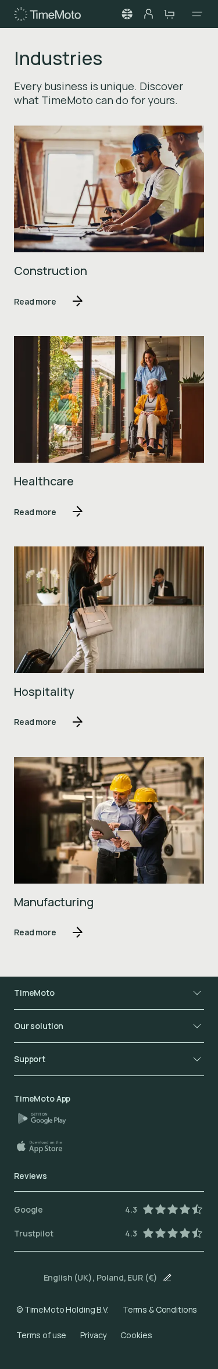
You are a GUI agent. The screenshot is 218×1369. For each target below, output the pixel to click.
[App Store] (45, 1146)
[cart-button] (169, 14)
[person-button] (148, 14)
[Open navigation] (193, 14)
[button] (127, 14)
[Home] (47, 14)
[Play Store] (46, 1118)
